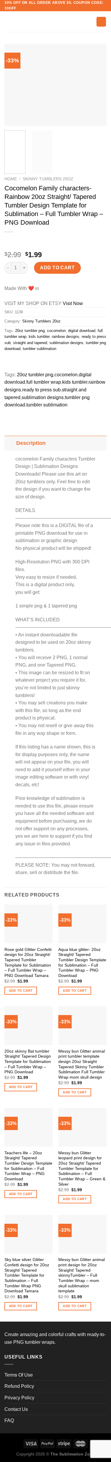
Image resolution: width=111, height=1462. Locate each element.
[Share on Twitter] (31, 362)
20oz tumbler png (30, 330)
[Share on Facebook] (20, 362)
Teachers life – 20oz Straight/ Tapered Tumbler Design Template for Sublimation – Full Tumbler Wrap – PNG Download (28, 1166)
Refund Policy (19, 1386)
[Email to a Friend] (42, 362)
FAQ (9, 1420)
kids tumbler (39, 336)
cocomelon (56, 330)
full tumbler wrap (43, 382)
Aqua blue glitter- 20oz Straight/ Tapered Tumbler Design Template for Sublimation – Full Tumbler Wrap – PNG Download (82, 962)
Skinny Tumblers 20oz (48, 179)
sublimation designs (66, 343)
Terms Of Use (18, 1374)
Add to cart (57, 267)
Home (10, 179)
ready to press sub (41, 389)
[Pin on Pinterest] (52, 362)
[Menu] (8, 21)
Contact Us (16, 1409)
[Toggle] (10, 443)
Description (31, 443)
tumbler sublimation (39, 348)
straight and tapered (30, 343)
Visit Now (73, 303)
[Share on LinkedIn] (63, 362)
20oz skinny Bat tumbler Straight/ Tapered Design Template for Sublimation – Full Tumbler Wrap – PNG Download (27, 1061)
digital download (81, 330)
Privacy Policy (19, 1397)
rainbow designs (65, 336)
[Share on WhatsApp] (10, 362)
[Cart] (101, 22)
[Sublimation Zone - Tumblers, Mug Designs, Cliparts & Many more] (55, 21)
